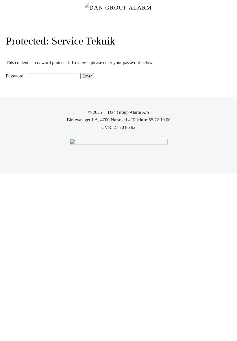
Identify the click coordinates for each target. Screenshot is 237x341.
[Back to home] (118, 11)
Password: (16, 75)
